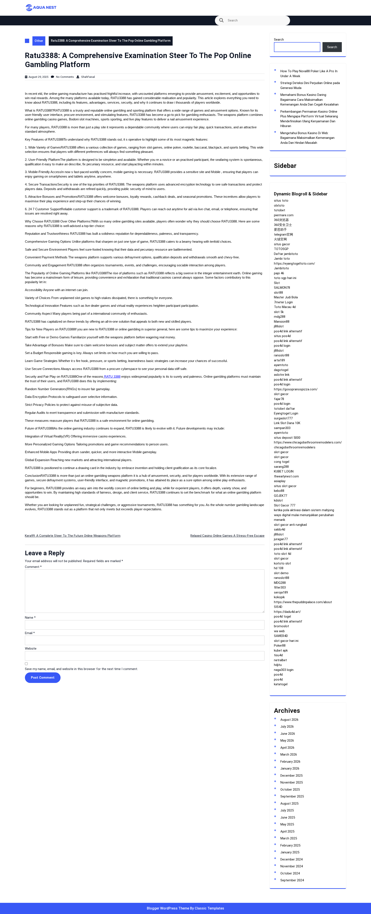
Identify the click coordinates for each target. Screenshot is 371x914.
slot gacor (281, 394)
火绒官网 (280, 239)
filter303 (280, 587)
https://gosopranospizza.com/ (296, 389)
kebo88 (279, 491)
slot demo (281, 573)
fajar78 (279, 399)
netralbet (280, 660)
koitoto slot (282, 563)
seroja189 (281, 592)
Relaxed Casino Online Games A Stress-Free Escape (227, 536)
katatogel (280, 684)
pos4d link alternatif (288, 331)
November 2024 (291, 866)
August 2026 (289, 720)
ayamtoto (281, 365)
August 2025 (289, 803)
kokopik (279, 597)
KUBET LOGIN (283, 471)
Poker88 (280, 645)
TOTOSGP (281, 249)
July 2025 (287, 810)
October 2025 (290, 789)
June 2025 (287, 817)
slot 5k (279, 312)
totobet (279, 210)
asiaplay (279, 481)
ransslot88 (281, 355)
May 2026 (287, 740)
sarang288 (281, 467)
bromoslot (281, 626)
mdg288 (279, 317)
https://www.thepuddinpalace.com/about (303, 602)
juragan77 (281, 539)
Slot (277, 283)
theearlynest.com (286, 476)
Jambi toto (282, 259)
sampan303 (282, 428)
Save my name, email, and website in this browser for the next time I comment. (81, 669)
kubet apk (281, 650)
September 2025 (292, 796)
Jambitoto (281, 268)
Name (30, 618)
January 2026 (289, 768)
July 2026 (287, 726)
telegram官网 (283, 234)
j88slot (279, 326)
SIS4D (278, 607)
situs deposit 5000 (287, 438)
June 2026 (287, 734)
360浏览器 (281, 220)
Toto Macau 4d (285, 307)
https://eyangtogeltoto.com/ (294, 263)
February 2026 (290, 762)
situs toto (281, 200)
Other (39, 41)
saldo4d (279, 529)
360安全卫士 (283, 225)
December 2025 (291, 776)
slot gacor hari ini (286, 641)
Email (30, 633)
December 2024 (291, 859)
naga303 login (283, 670)
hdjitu (278, 665)
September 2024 (292, 880)
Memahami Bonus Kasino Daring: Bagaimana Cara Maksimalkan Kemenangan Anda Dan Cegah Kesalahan (309, 99)
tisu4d (278, 655)
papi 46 (279, 273)
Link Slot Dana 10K (287, 423)
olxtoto (279, 205)
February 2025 (290, 845)
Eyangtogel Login (286, 413)
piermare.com (283, 215)
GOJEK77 (280, 496)
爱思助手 (280, 230)
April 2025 (287, 831)
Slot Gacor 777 (284, 505)
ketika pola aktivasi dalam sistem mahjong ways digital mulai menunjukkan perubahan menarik (304, 515)
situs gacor (282, 244)
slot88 (278, 292)
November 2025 (291, 782)
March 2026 (288, 754)
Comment (33, 567)
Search (279, 39)
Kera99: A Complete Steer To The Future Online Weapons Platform (72, 536)
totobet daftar (284, 409)
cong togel (281, 462)
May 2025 (287, 824)
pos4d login (282, 346)
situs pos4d (282, 336)
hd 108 (278, 568)
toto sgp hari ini (285, 278)
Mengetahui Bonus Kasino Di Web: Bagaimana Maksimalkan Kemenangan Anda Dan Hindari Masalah (307, 138)
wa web (279, 631)
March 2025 (288, 838)
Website (30, 648)
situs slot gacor (285, 486)
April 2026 (287, 748)
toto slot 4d (282, 554)
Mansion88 (281, 322)
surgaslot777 (283, 418)
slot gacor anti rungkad (290, 525)
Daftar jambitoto (286, 254)
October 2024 (290, 873)
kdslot (278, 500)
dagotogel (281, 370)
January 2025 (289, 852)
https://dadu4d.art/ (287, 612)
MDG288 (280, 583)
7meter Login (283, 302)
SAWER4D (281, 636)
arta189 (279, 360)
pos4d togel (282, 616)
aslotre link (281, 375)
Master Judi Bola (286, 297)
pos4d (278, 674)
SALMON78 (282, 288)
